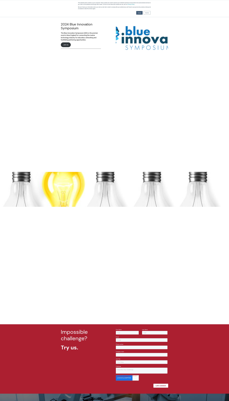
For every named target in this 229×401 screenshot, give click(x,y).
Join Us (65, 45)
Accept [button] (139, 13)
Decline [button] (147, 13)
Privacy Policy (131, 4)
